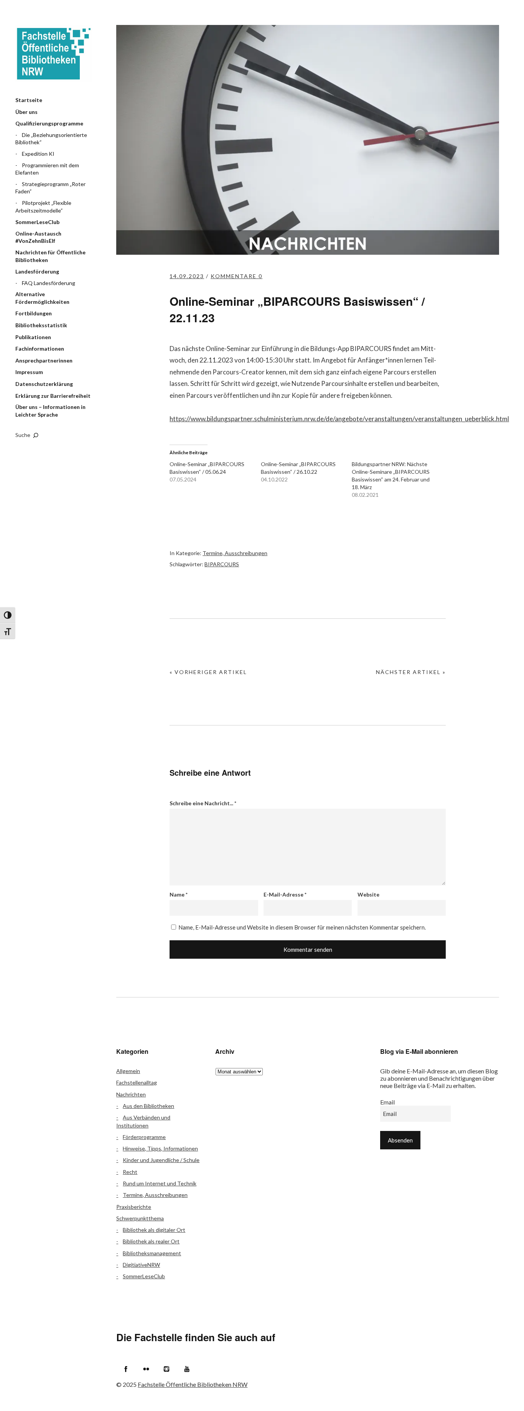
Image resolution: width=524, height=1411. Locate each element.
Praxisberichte (133, 1206)
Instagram (166, 1368)
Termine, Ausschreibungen (235, 553)
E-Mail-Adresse (285, 894)
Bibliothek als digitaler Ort (154, 1229)
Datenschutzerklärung (44, 384)
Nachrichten (131, 1094)
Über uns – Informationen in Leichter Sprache (50, 411)
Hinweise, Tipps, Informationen (160, 1148)
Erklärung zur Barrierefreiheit (53, 395)
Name (179, 894)
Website (368, 894)
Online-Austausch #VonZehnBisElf (38, 237)
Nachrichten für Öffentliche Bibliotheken (50, 256)
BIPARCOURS (221, 564)
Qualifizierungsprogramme (49, 123)
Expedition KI (38, 153)
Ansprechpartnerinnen (44, 360)
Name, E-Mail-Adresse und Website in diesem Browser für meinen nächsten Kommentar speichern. (302, 927)
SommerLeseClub (37, 222)
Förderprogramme (144, 1137)
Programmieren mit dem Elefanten (47, 169)
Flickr (146, 1368)
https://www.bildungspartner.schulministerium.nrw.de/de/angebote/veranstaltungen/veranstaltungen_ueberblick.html (339, 419)
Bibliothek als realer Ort (151, 1241)
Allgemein (128, 1071)
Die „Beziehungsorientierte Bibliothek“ (51, 139)
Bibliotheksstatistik (41, 325)
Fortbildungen (33, 313)
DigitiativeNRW (141, 1264)
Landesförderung (37, 271)
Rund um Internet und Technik (159, 1183)
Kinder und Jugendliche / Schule (161, 1160)
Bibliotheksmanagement (152, 1253)
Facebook (125, 1368)
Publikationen (33, 337)
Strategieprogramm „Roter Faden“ (50, 188)
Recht (130, 1172)
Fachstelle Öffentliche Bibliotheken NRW (53, 53)
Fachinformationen (39, 348)
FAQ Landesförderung (48, 283)
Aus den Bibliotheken (148, 1106)
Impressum (29, 372)
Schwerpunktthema (140, 1218)
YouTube (186, 1368)
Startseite (28, 100)
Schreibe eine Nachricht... (203, 803)
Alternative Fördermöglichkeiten (42, 298)
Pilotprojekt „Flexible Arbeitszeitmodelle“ (43, 206)
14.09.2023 (187, 276)
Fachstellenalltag (136, 1082)
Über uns (26, 112)
